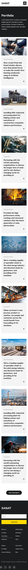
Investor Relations (6, 552)
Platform (17, 536)
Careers (3, 545)
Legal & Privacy (19, 549)
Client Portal (18, 545)
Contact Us (4, 539)
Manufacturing (19, 529)
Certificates (18, 532)
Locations (3, 532)
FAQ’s (16, 539)
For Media (4, 549)
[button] (25, 3)
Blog (16, 552)
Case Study (4, 536)
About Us (3, 529)
